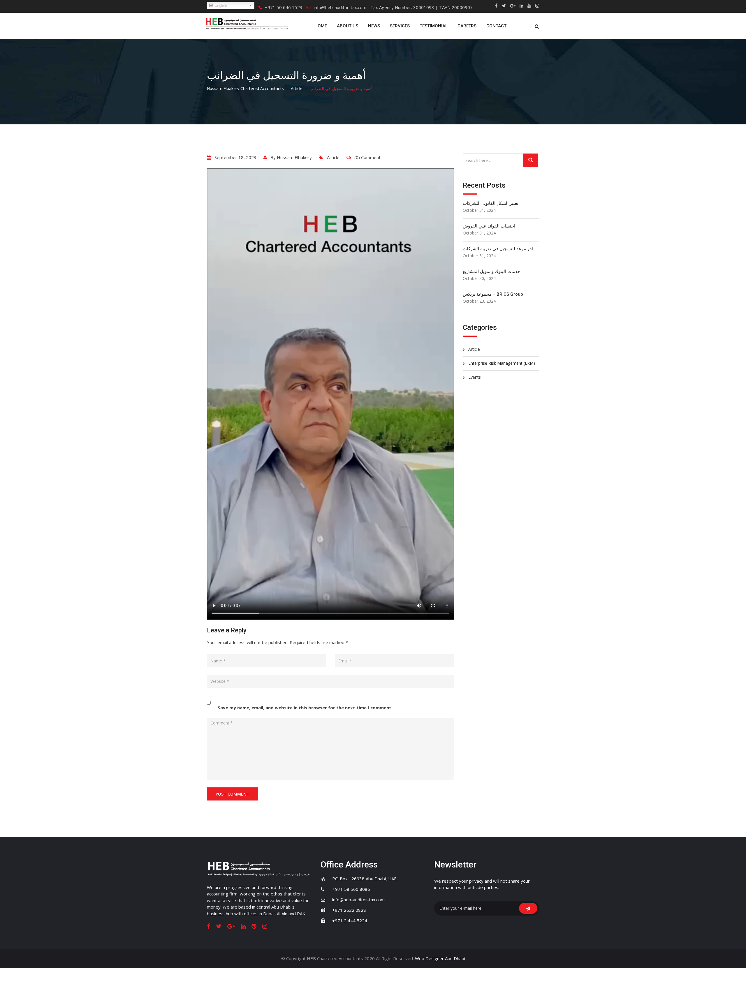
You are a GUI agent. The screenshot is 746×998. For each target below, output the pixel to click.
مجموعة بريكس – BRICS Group (493, 294)
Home (320, 26)
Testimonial (434, 26)
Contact (496, 26)
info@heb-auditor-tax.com (340, 7)
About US (347, 26)
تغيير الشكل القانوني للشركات (490, 203)
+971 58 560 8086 (348, 889)
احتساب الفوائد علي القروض (489, 226)
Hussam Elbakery (294, 157)
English (220, 5)
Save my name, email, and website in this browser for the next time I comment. (305, 707)
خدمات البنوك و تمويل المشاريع (491, 271)
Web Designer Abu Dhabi (440, 958)
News (374, 26)
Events (474, 377)
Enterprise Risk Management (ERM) (501, 363)
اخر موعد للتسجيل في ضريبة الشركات (498, 248)
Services (400, 26)
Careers (467, 26)
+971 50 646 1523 (283, 7)
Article (333, 157)
